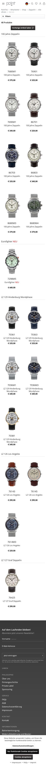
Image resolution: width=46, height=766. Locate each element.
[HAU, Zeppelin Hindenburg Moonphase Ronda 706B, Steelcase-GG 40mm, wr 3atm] (11, 418)
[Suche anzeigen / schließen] (32, 3)
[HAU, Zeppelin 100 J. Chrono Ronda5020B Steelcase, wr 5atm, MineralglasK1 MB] (11, 104)
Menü (3, 4)
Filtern (7, 16)
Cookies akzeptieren (23, 757)
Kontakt (5, 720)
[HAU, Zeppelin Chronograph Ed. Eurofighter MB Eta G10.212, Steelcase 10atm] (11, 261)
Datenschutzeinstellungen (23, 746)
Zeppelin (32, 10)
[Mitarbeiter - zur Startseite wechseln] (11, 4)
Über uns (6, 678)
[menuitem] (3, 3)
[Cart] (44, 3)
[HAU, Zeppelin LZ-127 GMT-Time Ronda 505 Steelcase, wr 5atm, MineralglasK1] (11, 580)
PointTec (4, 10)
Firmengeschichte (10, 682)
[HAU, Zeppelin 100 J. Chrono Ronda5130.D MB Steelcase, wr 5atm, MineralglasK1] (11, 54)
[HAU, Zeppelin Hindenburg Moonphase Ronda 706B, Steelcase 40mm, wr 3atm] (11, 317)
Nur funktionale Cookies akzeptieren (22, 751)
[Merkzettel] (36, 3)
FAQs (4, 699)
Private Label (7, 685)
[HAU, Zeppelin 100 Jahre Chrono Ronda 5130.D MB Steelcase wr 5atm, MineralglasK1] (11, 206)
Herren (11, 12)
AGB (4, 703)
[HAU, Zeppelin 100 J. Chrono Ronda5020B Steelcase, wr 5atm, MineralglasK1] (34, 54)
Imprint (33, 762)
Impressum (7, 710)
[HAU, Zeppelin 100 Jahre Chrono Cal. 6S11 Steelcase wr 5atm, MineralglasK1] (34, 104)
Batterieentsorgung (10, 730)
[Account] (40, 3)
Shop (24, 10)
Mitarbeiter (15, 10)
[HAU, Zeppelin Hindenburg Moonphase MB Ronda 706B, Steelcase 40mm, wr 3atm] (11, 367)
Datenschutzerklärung (12, 706)
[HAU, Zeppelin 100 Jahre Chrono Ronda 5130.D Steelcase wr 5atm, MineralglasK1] (34, 155)
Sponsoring (7, 689)
